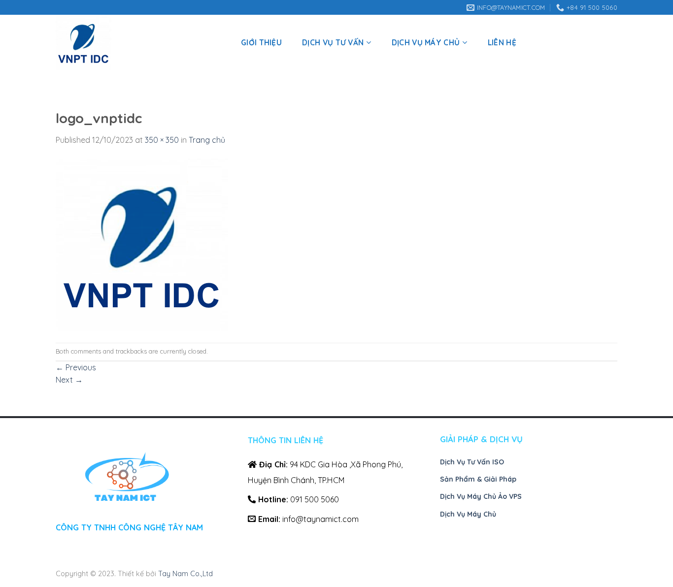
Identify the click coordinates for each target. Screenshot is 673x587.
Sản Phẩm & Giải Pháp (478, 479)
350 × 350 (162, 140)
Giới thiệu (261, 42)
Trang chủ (207, 140)
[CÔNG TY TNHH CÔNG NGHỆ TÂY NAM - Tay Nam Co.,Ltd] (137, 42)
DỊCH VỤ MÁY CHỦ (426, 42)
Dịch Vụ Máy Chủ (468, 514)
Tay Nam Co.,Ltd (185, 573)
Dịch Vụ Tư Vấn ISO (472, 461)
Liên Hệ (502, 42)
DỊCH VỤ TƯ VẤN (333, 42)
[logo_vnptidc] (142, 244)
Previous (76, 367)
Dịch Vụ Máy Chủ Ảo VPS (481, 496)
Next (69, 380)
